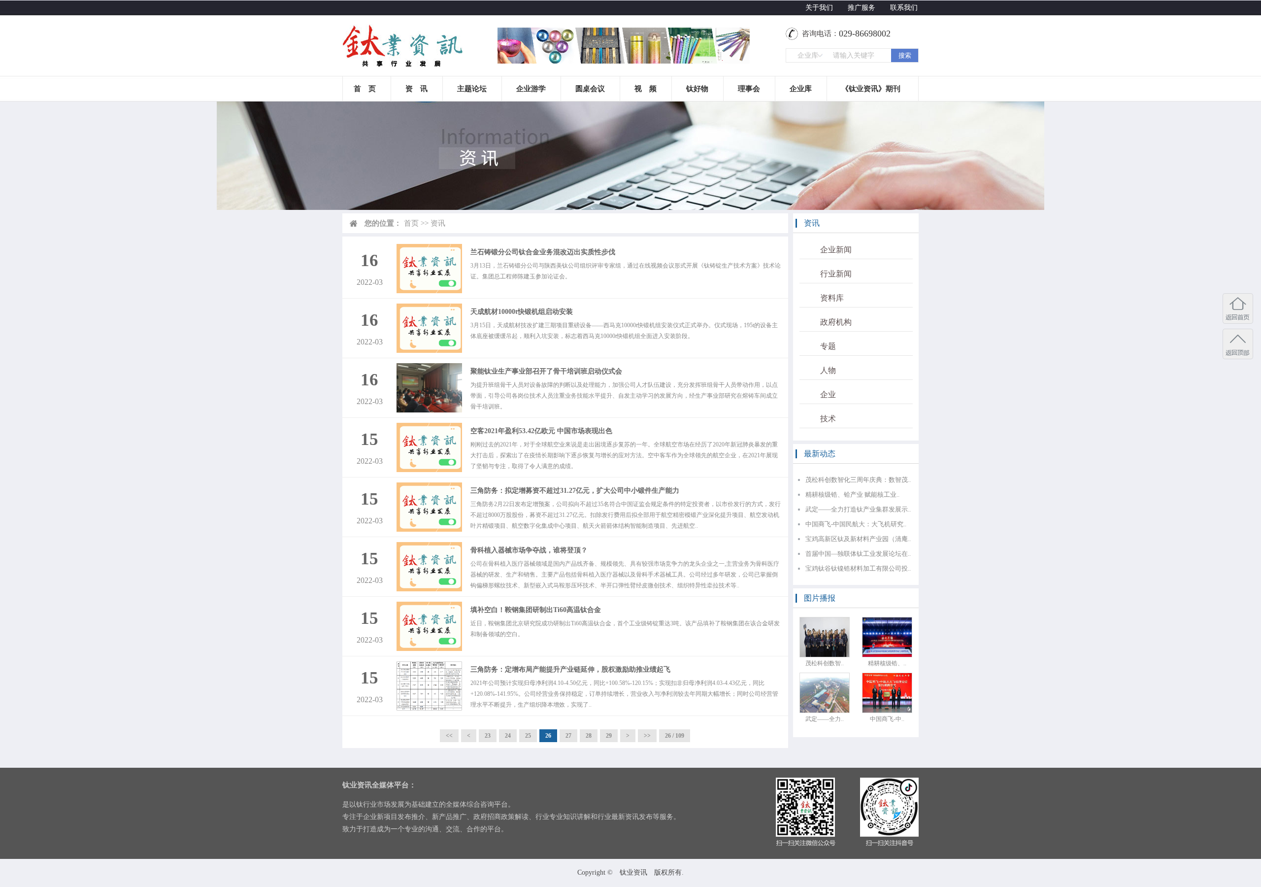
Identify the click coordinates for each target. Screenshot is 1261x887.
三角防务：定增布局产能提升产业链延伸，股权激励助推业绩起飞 (570, 669)
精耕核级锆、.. (887, 663)
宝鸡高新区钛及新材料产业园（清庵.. (858, 539)
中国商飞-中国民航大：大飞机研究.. (855, 524)
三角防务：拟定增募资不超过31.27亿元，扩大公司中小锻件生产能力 (574, 490)
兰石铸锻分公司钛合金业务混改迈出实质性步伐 (542, 252)
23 (488, 735)
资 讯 (416, 89)
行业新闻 (836, 274)
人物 (828, 370)
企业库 (801, 89)
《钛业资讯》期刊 (870, 89)
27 (568, 735)
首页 (411, 223)
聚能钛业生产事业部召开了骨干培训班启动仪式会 (546, 371)
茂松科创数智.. (824, 663)
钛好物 (697, 89)
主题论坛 (472, 89)
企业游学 (531, 89)
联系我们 (904, 7)
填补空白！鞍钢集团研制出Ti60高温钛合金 (535, 610)
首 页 (365, 89)
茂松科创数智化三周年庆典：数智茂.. (858, 479)
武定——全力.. (824, 719)
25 (528, 735)
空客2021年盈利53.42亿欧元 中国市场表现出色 (541, 431)
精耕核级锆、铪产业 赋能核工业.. (852, 494)
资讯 (438, 223)
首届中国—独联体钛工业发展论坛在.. (858, 553)
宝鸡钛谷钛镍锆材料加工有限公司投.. (858, 568)
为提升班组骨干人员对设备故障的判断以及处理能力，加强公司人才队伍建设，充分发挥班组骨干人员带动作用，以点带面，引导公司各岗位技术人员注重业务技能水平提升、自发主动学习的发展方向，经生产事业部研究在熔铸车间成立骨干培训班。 (624, 395)
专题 (828, 346)
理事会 (749, 89)
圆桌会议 (590, 89)
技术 (828, 418)
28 (589, 735)
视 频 (645, 89)
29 (609, 735)
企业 (828, 394)
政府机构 (836, 322)
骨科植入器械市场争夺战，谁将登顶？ (529, 550)
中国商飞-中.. (887, 719)
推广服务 (861, 7)
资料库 (832, 298)
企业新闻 (836, 249)
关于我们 (819, 7)
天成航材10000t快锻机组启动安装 (521, 311)
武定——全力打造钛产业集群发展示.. (858, 509)
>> (647, 735)
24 (508, 735)
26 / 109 (674, 735)
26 (548, 735)
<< (449, 735)
